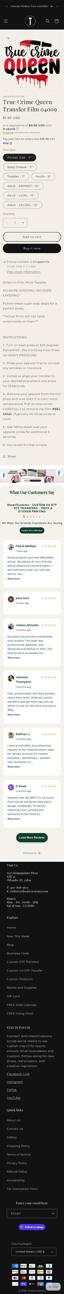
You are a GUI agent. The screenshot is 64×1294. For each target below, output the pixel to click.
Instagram (15, 1082)
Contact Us (15, 1128)
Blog (10, 944)
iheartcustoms (37, 1290)
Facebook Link (18, 1074)
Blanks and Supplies (22, 987)
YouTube (13, 1097)
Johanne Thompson (23, 679)
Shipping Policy (18, 1146)
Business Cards (18, 953)
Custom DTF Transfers (23, 962)
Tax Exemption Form (22, 1189)
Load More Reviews (32, 837)
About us (13, 1120)
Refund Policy (17, 1171)
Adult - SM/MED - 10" (23, 186)
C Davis (21, 786)
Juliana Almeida (27, 625)
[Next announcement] (57, 6)
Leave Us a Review (32, 530)
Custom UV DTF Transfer (25, 970)
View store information (23, 271)
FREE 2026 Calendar (22, 1005)
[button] (6, 21)
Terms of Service (19, 1154)
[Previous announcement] (6, 6)
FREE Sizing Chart (20, 1013)
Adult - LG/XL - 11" (20, 195)
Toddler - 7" (16, 176)
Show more (14, 578)
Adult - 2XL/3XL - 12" (22, 205)
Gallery (12, 1137)
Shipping (8, 132)
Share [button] (12, 456)
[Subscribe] (52, 1213)
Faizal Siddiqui (26, 546)
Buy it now (32, 248)
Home (11, 927)
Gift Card (13, 996)
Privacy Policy (17, 1163)
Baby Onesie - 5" (20, 167)
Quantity (9, 213)
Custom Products (20, 979)
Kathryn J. (23, 734)
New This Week (18, 936)
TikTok (12, 1090)
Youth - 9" (43, 176)
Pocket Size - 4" (19, 157)
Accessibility (16, 1180)
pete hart (22, 598)
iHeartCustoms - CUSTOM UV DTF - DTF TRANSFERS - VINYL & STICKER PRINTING (32, 508)
